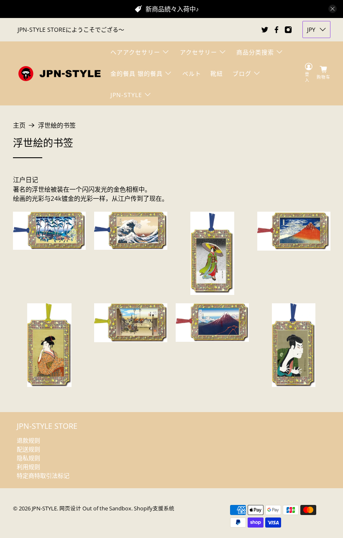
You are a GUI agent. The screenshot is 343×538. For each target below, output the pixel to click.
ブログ (242, 73)
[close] (332, 9)
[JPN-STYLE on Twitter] (265, 29)
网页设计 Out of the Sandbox (95, 508)
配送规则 (28, 449)
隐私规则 (28, 458)
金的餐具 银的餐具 (136, 73)
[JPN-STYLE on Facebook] (276, 29)
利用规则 (28, 467)
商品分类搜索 (255, 52)
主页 (19, 125)
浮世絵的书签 (57, 125)
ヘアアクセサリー (135, 52)
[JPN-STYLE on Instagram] (288, 29)
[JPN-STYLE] (59, 73)
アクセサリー (198, 52)
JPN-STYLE (126, 95)
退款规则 (28, 440)
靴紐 (216, 73)
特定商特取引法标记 (43, 475)
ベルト (191, 73)
